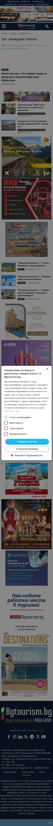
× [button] (47, 369)
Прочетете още (11, 411)
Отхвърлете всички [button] (27, 449)
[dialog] (26, 413)
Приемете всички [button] (27, 441)
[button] (26, 455)
